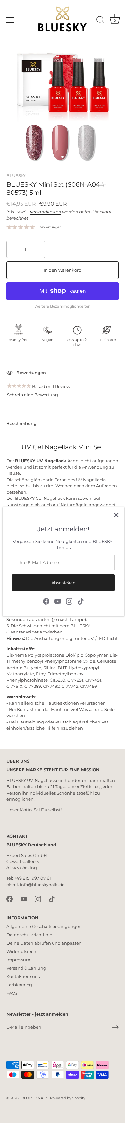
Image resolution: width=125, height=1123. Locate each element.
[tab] (24, 423)
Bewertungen (30, 372)
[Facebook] (46, 600)
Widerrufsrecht (22, 951)
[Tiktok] (81, 600)
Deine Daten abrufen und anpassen (44, 943)
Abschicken (63, 582)
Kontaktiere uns (23, 976)
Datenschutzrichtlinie (29, 934)
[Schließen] (116, 515)
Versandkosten (45, 211)
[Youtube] (57, 600)
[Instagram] (69, 600)
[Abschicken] (115, 1027)
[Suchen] (100, 21)
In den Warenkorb (62, 270)
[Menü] (10, 20)
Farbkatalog (19, 984)
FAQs (11, 993)
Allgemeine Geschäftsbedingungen (44, 926)
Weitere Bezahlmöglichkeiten (62, 306)
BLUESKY (16, 175)
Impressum (18, 959)
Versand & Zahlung (26, 968)
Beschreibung (21, 423)
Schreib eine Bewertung (32, 394)
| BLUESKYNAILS (34, 1098)
